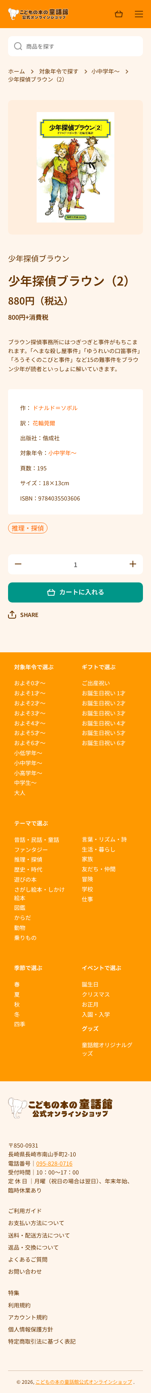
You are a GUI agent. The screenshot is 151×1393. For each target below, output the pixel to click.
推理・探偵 (28, 528)
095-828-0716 (54, 1163)
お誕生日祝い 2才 (104, 703)
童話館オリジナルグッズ (107, 1049)
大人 (19, 792)
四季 (19, 1024)
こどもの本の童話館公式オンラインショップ (83, 1381)
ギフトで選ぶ (99, 667)
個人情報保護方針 (30, 1329)
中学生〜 (25, 782)
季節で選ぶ (28, 968)
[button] (23, 615)
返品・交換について (33, 1247)
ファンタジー (31, 850)
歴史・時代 (28, 869)
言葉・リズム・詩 (104, 839)
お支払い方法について (36, 1223)
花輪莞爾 (44, 423)
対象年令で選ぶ (34, 667)
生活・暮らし (99, 849)
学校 (87, 889)
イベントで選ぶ (101, 968)
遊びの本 (25, 879)
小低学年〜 (28, 753)
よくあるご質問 (28, 1259)
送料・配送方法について (39, 1235)
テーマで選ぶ (31, 823)
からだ (22, 917)
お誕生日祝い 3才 (104, 713)
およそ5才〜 (30, 733)
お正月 (90, 1004)
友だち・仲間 (99, 869)
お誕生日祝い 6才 (104, 743)
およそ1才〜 (30, 693)
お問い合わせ (25, 1271)
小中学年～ (105, 71)
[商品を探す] (15, 46)
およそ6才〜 (30, 743)
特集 (13, 1293)
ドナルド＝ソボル (55, 408)
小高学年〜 (28, 773)
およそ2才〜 (30, 703)
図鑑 (19, 907)
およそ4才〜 (30, 723)
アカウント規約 (28, 1317)
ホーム (16, 71)
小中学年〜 (62, 453)
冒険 (87, 879)
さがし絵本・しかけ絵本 (39, 893)
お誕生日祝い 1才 (104, 693)
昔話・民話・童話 (36, 839)
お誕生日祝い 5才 (104, 733)
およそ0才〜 (30, 683)
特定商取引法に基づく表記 (42, 1341)
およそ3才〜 (30, 713)
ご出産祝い (96, 683)
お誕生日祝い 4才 (104, 723)
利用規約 (19, 1305)
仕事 (87, 899)
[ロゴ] (38, 14)
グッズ (90, 1028)
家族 (87, 859)
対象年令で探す (59, 71)
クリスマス (96, 994)
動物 (19, 927)
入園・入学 (96, 1014)
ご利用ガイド (25, 1211)
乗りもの (25, 937)
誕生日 (90, 984)
